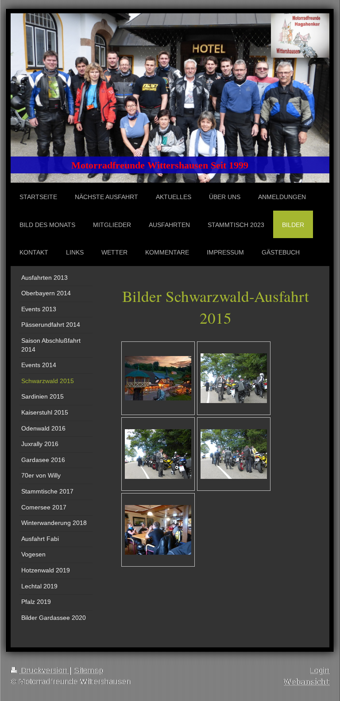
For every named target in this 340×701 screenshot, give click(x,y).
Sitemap (88, 670)
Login (319, 670)
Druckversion (44, 670)
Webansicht (306, 682)
